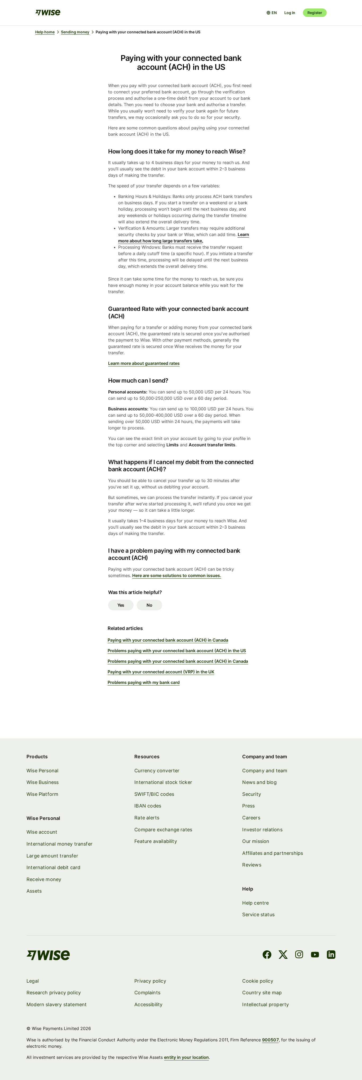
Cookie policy (257, 981)
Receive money (44, 879)
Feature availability (155, 841)
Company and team (264, 770)
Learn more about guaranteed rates (144, 363)
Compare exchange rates (163, 829)
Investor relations (262, 829)
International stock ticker (163, 782)
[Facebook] (267, 955)
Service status (258, 914)
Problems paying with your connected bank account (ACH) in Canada (178, 661)
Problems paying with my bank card (144, 682)
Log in (289, 12)
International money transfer (59, 844)
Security (251, 794)
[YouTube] (315, 955)
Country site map (262, 992)
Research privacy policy (54, 992)
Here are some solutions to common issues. (176, 575)
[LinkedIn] (331, 955)
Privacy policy (150, 981)
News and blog (259, 782)
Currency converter (156, 770)
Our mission (255, 841)
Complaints (147, 992)
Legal (33, 981)
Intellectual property (265, 1004)
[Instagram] (299, 955)
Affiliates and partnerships (272, 853)
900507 (270, 1039)
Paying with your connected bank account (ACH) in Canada (168, 640)
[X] (283, 955)
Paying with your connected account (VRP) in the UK (161, 671)
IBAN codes (147, 806)
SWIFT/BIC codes (154, 794)
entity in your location (186, 1057)
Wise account (42, 832)
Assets (34, 891)
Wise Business (43, 782)
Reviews (251, 865)
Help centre (255, 903)
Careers (251, 817)
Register (314, 12)
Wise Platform (42, 794)
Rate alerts (146, 817)
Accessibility (148, 1004)
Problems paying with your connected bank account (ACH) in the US (177, 650)
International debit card (53, 867)
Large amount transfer (52, 856)
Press (248, 806)
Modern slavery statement (57, 1004)
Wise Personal (42, 770)
